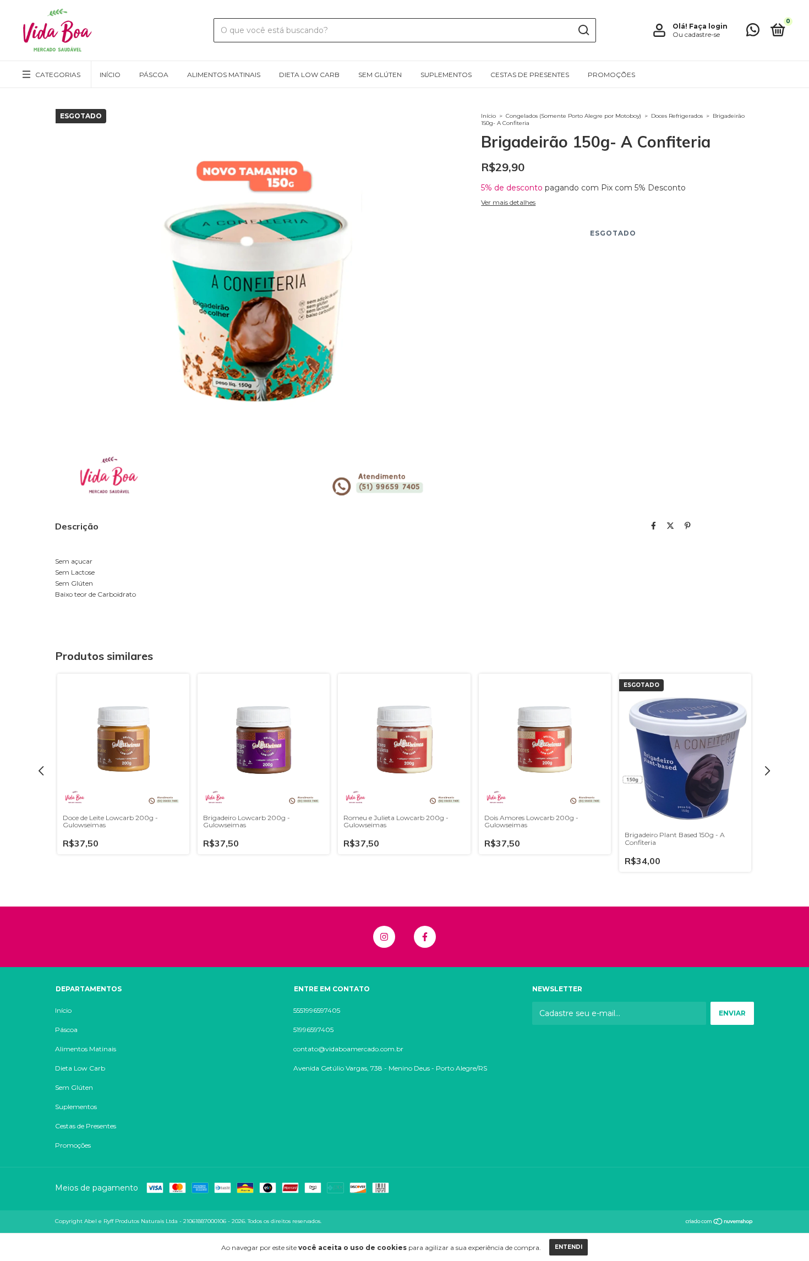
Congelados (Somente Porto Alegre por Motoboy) (573, 115)
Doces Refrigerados (677, 115)
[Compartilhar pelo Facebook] (653, 526)
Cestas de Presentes (529, 74)
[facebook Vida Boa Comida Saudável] (425, 937)
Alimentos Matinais (223, 74)
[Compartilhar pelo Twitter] (670, 526)
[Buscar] (583, 30)
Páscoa (153, 74)
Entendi (568, 1247)
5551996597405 (316, 1010)
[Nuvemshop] (719, 1222)
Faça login (708, 26)
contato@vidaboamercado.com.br (348, 1049)
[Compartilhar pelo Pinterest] (688, 526)
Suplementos (446, 74)
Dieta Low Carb (309, 74)
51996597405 (313, 1029)
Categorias (57, 74)
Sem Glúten (380, 74)
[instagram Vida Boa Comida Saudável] (384, 937)
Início (110, 74)
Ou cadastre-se (696, 34)
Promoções (611, 74)
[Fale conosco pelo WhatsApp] (753, 32)
